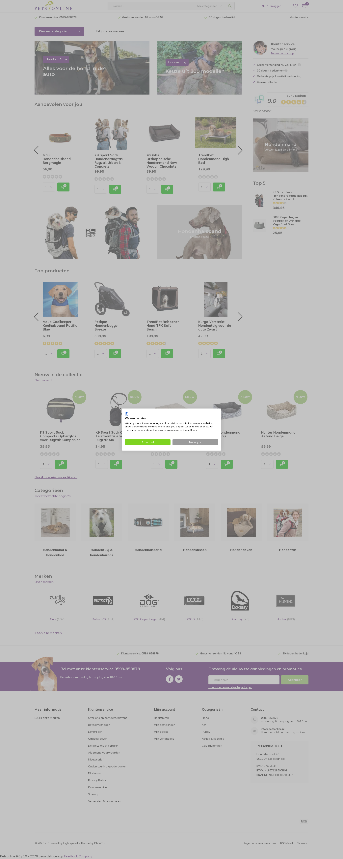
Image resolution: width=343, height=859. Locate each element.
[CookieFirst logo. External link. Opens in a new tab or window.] (126, 414)
